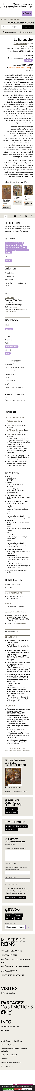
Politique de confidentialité (9, 1055)
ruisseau (24, 250)
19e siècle (21, 309)
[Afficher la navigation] (4, 4)
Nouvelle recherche (21, 22)
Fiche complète (11, 812)
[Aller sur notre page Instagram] (10, 1012)
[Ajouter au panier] (10, 186)
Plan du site (4, 1059)
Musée (27, 13)
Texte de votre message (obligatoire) (15, 849)
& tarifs (10, 1026)
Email (18, 919)
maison (8, 252)
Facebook (18, 915)
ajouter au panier (11, 32)
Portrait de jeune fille (6, 201)
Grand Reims (18, 1041)
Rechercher (28, 27)
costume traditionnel (12, 248)
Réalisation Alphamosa (8, 1045)
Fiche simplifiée (11, 809)
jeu (7, 250)
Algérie (8, 261)
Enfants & (8, 993)
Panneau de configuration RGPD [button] (11, 1063)
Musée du (15, 967)
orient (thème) (18, 243)
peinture (28, 60)
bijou (24, 248)
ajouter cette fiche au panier (16, 826)
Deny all (19, 1089)
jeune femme (10, 245)
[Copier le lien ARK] (27, 927)
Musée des (19, 67)
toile (7, 353)
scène (8, 243)
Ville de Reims (5, 1041)
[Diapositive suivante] (31, 197)
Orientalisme (13, 312)
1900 (6, 312)
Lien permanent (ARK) (11, 923)
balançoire (15, 250)
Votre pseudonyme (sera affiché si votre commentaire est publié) (16, 869)
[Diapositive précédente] (3, 197)
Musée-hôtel (12, 975)
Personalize (27, 1089)
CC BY (19, 787)
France (15, 307)
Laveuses (17, 197)
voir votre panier (27, 32)
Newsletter (5, 1031)
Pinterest (9, 919)
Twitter (8, 915)
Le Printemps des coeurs (27, 197)
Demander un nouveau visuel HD (15, 791)
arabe (20, 245)
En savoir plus (30, 7)
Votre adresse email (10, 877)
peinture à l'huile (11, 347)
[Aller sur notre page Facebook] (3, 1012)
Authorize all (9, 1089)
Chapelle (9, 971)
